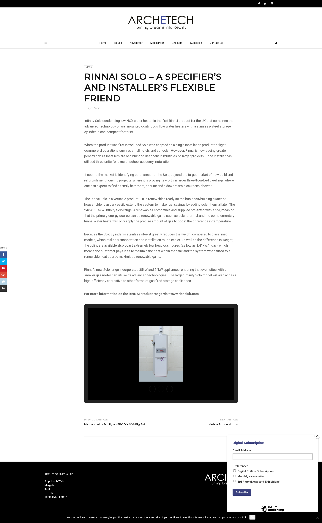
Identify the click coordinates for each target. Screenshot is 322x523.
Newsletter (136, 42)
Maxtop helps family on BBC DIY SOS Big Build (115, 424)
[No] (317, 517)
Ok (252, 517)
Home (103, 42)
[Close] (317, 436)
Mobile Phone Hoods (223, 424)
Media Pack (157, 42)
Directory (177, 42)
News (89, 67)
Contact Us (216, 42)
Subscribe (196, 42)
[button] (152, 389)
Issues (118, 42)
